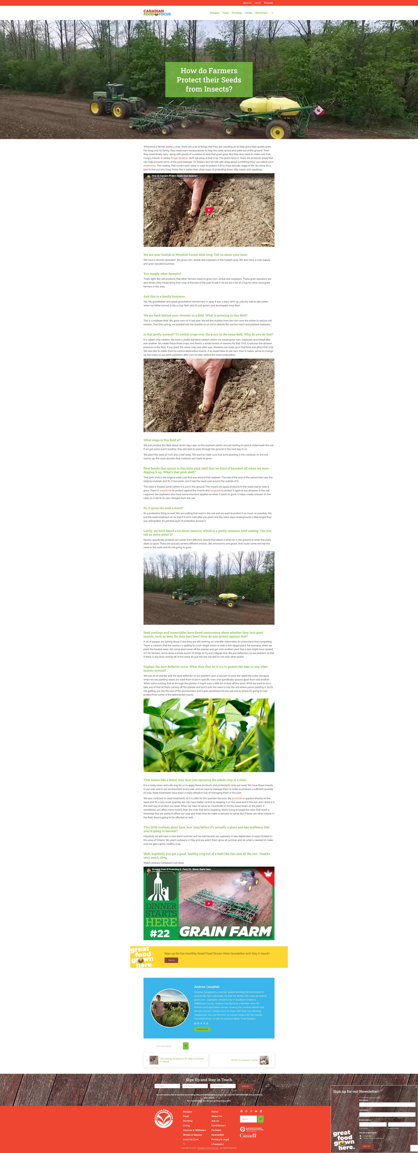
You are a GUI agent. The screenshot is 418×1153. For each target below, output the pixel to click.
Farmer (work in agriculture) (373, 1138)
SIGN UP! (245, 1086)
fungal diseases (179, 158)
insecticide (166, 490)
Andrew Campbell (206, 986)
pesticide (237, 798)
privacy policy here (222, 1101)
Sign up (171, 960)
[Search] (186, 1046)
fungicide (215, 490)
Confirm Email (393, 1128)
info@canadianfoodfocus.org (208, 1095)
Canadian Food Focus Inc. (208, 1148)
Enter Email (363, 1128)
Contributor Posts (203, 1029)
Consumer (367, 1136)
